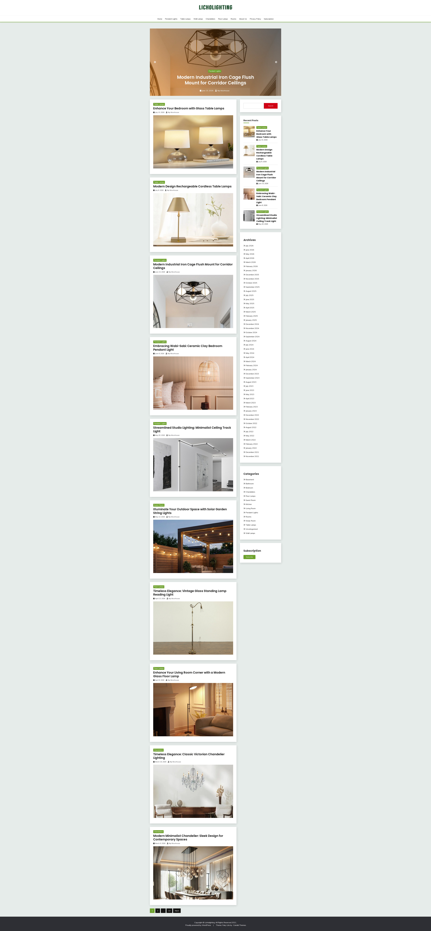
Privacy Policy (255, 19)
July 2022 (249, 431)
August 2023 (251, 382)
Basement (250, 479)
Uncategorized (252, 529)
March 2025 (251, 312)
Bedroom (249, 488)
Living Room (251, 508)
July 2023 (249, 386)
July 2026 (249, 246)
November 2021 (252, 456)
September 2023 (252, 378)
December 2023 (252, 374)
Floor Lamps (223, 19)
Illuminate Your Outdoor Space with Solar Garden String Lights (190, 511)
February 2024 (252, 365)
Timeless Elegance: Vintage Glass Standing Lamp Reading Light (189, 593)
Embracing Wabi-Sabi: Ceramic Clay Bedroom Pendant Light (187, 348)
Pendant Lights (171, 19)
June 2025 (250, 299)
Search (270, 106)
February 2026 (252, 266)
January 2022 (251, 448)
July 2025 (249, 295)
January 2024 (251, 369)
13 (169, 911)
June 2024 (250, 349)
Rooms (233, 19)
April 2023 (250, 398)
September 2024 (252, 336)
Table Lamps (185, 19)
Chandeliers (210, 19)
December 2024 (252, 324)
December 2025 (252, 274)
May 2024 (250, 353)
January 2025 (251, 320)
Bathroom (250, 483)
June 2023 (250, 390)
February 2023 (252, 407)
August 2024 (251, 341)
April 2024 (250, 357)
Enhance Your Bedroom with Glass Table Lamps (188, 108)
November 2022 (252, 419)
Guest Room (159, 505)
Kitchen (249, 504)
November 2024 (252, 328)
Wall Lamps (198, 19)
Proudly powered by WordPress (198, 925)
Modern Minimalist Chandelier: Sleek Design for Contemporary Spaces (188, 838)
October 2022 (251, 423)
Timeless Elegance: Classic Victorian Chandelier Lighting (189, 756)
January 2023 (251, 411)
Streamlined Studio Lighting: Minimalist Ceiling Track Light (215, 80)
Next (276, 62)
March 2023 (251, 403)
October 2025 (251, 283)
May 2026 (250, 254)
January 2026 (251, 270)
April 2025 (250, 307)
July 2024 (249, 345)
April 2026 (250, 258)
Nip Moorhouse (223, 90)
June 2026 (250, 250)
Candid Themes (239, 925)
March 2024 (251, 361)
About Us (243, 19)
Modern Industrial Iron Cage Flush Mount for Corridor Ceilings (193, 266)
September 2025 (252, 287)
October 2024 (251, 332)
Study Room (251, 521)
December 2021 (252, 452)
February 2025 (252, 316)
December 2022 (252, 415)
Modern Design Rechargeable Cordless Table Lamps (192, 186)
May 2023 (250, 394)
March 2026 (251, 262)
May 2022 (250, 436)
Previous (155, 62)
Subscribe (249, 557)
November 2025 (252, 279)
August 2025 (251, 291)
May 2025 (250, 303)
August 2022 (251, 427)
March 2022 (251, 440)
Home (159, 19)
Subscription (269, 19)
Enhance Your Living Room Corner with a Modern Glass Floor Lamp (189, 674)
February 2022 (252, 444)
